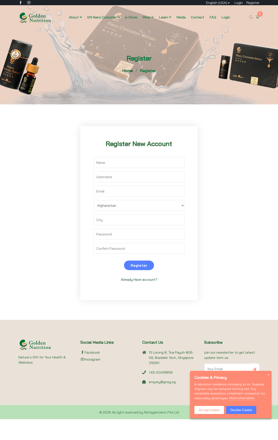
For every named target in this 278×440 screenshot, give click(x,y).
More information (242, 398)
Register (253, 2)
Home (127, 70)
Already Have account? (139, 279)
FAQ (212, 17)
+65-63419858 (161, 372)
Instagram (92, 359)
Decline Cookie (241, 410)
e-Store (131, 17)
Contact (197, 17)
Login (239, 2)
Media (181, 17)
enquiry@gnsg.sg (162, 382)
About (74, 17)
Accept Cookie (209, 410)
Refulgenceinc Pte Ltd (161, 412)
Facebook (92, 352)
